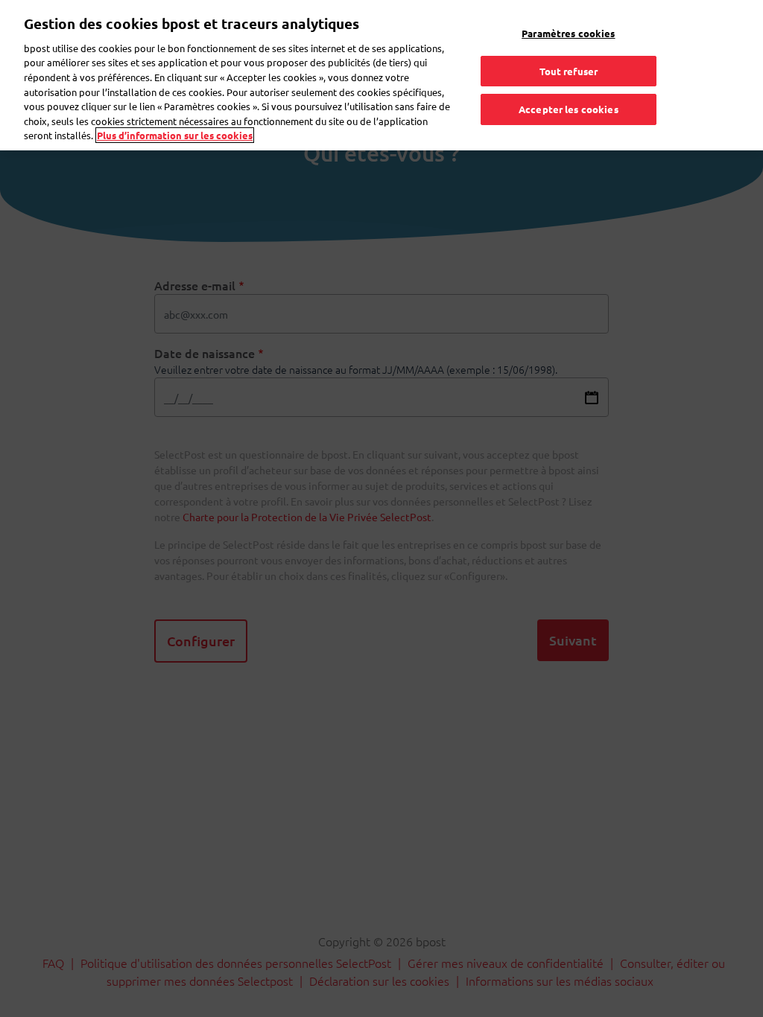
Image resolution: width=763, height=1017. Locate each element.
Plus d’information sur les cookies (175, 135)
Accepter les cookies (568, 109)
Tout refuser (568, 71)
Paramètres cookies (568, 33)
